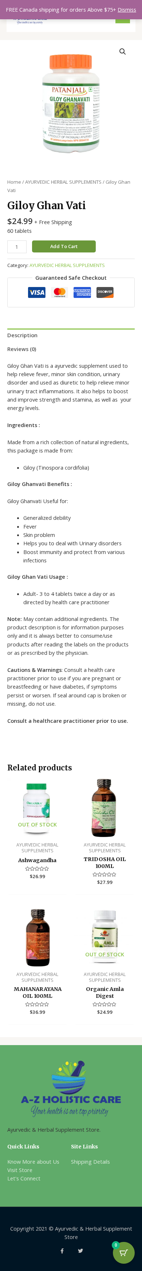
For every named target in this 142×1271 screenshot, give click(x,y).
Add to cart (64, 246)
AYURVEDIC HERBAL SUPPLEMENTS (63, 182)
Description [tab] (22, 335)
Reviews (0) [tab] (21, 348)
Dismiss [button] (127, 9)
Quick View (37, 831)
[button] (122, 51)
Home (14, 182)
